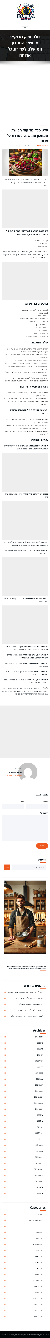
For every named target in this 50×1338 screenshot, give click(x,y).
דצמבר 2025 (39, 1085)
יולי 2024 (40, 1187)
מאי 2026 (40, 1055)
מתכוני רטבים (39, 1292)
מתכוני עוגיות (39, 1262)
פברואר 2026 (39, 1073)
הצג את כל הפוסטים (15, 776)
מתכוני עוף (39, 1268)
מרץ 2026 (40, 1067)
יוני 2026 (40, 1049)
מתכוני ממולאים (38, 1244)
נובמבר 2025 (39, 1091)
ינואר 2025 (39, 1151)
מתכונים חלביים (38, 1298)
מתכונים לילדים (38, 1310)
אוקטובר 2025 (38, 1097)
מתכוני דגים (39, 1238)
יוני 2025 (40, 1121)
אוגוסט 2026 (39, 1037)
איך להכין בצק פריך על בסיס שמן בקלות (31, 1004)
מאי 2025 (40, 1127)
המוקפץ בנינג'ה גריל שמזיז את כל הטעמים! (30, 1010)
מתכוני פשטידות (38, 1280)
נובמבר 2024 (39, 1163)
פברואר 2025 (39, 1145)
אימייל (45, 802)
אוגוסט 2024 (39, 1181)
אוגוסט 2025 (39, 1109)
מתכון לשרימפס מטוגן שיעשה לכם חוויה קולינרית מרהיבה (25, 992)
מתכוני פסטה (39, 1274)
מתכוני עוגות (39, 1256)
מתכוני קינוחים (38, 1286)
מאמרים (40, 1214)
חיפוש (42, 859)
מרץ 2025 (40, 1139)
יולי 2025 (40, 1115)
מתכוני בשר (39, 1232)
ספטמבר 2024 (38, 1175)
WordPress (19, 1335)
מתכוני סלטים (45, 125)
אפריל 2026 (39, 1061)
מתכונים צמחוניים (37, 1316)
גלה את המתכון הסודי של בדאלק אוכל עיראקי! (29, 998)
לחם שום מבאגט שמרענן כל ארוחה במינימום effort (27, 1016)
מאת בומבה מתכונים (43, 146)
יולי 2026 (40, 1043)
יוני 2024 (40, 1193)
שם (22, 802)
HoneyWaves (33, 1335)
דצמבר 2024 (39, 1157)
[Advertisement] (25, 97)
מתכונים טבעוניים (37, 1304)
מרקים (41, 1226)
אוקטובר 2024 (38, 1169)
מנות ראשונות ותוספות (36, 1220)
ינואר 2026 (39, 1079)
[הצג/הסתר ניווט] (25, 28)
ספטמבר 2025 (38, 1103)
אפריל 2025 (39, 1133)
